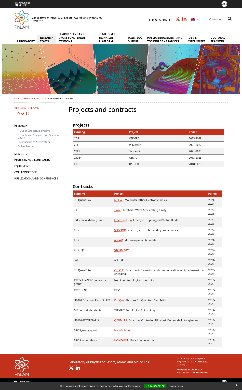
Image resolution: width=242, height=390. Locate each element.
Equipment (22, 166)
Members (20, 154)
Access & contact (161, 20)
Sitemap (181, 364)
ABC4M (118, 240)
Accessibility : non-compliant (191, 358)
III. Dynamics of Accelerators (34, 141)
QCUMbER (120, 320)
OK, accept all (156, 386)
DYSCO (45, 98)
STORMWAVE (122, 250)
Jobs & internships (196, 39)
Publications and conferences (36, 178)
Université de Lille (185, 369)
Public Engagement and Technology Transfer (164, 39)
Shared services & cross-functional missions (72, 37)
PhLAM (17, 98)
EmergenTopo (123, 220)
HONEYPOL (121, 340)
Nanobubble (122, 330)
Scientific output (135, 39)
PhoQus (119, 300)
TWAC (117, 210)
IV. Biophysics (25, 146)
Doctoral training (218, 39)
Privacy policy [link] (175, 386)
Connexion (215, 19)
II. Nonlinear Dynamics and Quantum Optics (38, 136)
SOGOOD (120, 230)
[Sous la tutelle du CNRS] (224, 3)
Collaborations (25, 172)
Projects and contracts (32, 160)
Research (20, 125)
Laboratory (26, 41)
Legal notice (183, 361)
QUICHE (119, 270)
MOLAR (118, 200)
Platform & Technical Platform (107, 37)
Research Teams (47, 39)
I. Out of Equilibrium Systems (34, 130)
